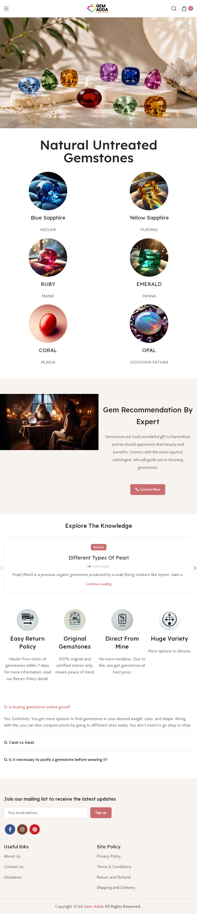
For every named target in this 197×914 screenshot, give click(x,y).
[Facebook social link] (10, 829)
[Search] (174, 8)
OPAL (149, 350)
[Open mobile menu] (6, 8)
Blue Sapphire (48, 217)
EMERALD (149, 284)
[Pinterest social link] (34, 829)
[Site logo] (98, 7)
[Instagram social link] (22, 829)
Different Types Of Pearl (98, 557)
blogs (98, 547)
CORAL (48, 350)
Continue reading (98, 584)
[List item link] (46, 856)
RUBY (48, 284)
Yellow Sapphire (149, 217)
